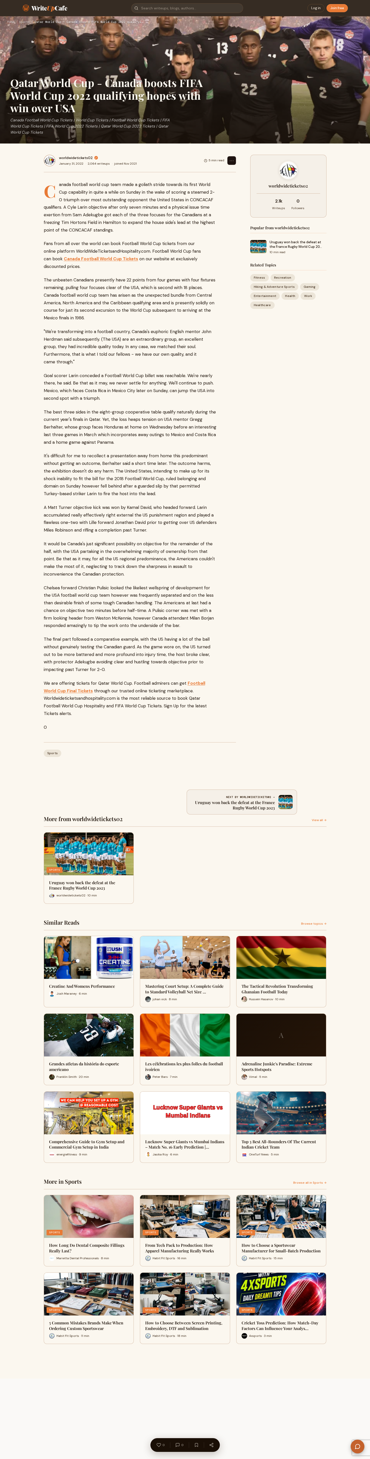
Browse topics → (314, 924)
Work (308, 296)
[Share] (211, 1445)
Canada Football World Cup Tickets (101, 259)
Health (290, 296)
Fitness (259, 278)
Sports (24, 22)
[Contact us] (357, 1446)
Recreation (282, 278)
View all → (319, 820)
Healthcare (262, 305)
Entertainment (265, 296)
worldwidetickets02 (76, 157)
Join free (337, 8)
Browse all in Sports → (310, 1183)
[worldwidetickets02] (49, 160)
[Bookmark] (196, 1445)
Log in (316, 8)
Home (10, 22)
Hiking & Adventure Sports (274, 287)
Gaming (310, 287)
